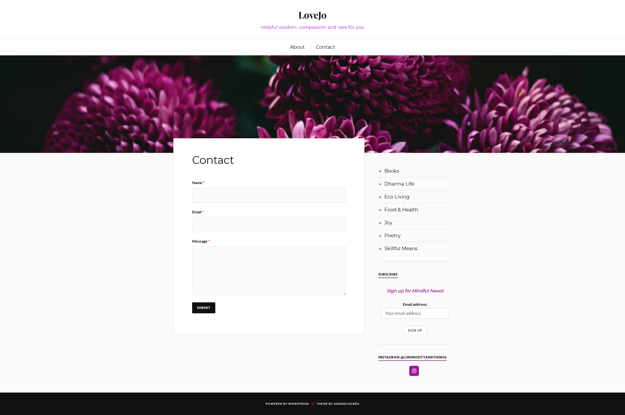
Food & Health (401, 210)
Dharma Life (399, 184)
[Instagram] (414, 371)
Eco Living (396, 197)
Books (391, 171)
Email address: (415, 304)
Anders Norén (346, 403)
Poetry (392, 235)
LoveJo (312, 15)
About (297, 47)
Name (198, 182)
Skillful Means (400, 248)
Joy (388, 223)
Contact (325, 47)
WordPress (298, 403)
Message (201, 241)
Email (198, 211)
